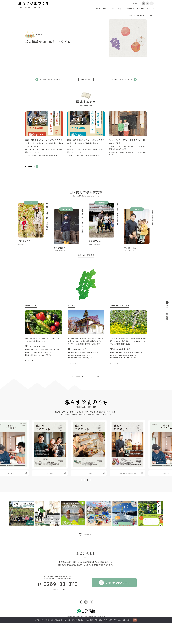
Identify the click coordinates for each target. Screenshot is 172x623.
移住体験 (140, 8)
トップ (89, 8)
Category (30, 166)
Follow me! (88, 535)
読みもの (150, 8)
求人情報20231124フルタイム (49, 79)
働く (105, 8)
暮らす (97, 8)
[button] (82, 480)
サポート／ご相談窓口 (167, 312)
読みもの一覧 (86, 79)
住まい (112, 8)
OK (135, 620)
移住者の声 (130, 8)
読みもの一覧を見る (86, 255)
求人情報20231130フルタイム (122, 79)
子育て (120, 8)
